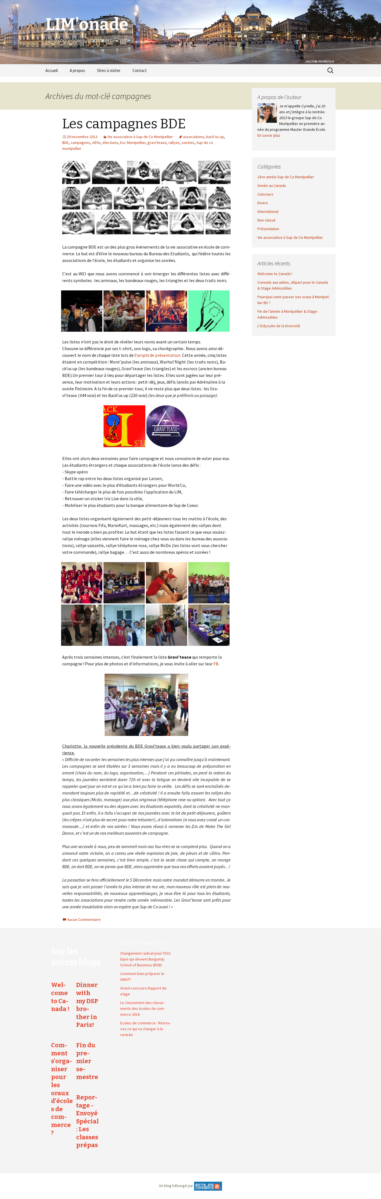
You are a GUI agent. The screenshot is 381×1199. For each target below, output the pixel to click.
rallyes (174, 142)
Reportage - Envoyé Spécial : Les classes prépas (87, 1121)
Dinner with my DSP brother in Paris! (87, 1005)
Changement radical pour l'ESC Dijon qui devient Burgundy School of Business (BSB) (145, 959)
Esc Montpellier (133, 142)
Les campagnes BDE (124, 124)
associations (193, 136)
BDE (65, 142)
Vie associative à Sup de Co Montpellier (140, 136)
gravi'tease (157, 142)
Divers (262, 202)
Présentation (268, 228)
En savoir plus (268, 135)
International (267, 211)
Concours (265, 194)
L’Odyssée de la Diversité (278, 325)
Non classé (266, 220)
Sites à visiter (108, 70)
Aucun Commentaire (84, 919)
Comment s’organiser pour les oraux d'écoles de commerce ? (62, 1089)
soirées (188, 142)
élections (110, 142)
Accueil (51, 70)
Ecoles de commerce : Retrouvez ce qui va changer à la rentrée (145, 1028)
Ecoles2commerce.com (145, 942)
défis (96, 142)
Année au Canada (271, 185)
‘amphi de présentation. (158, 355)
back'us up (215, 136)
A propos (77, 70)
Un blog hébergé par (176, 1185)
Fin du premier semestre (87, 1061)
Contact (139, 70)
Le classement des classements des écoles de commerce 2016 (142, 1008)
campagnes (80, 142)
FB (215, 663)
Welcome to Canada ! (274, 273)
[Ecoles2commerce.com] (208, 1185)
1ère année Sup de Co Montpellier (285, 176)
